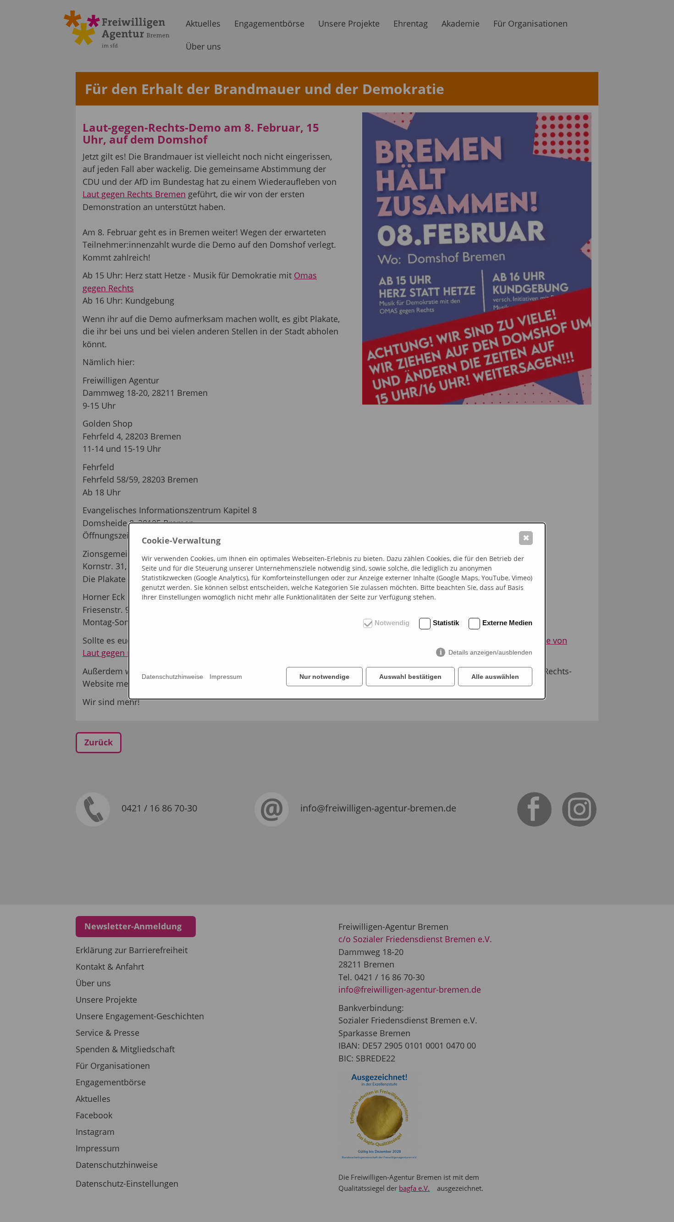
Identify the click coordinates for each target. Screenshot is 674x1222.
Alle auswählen (495, 676)
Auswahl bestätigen (410, 676)
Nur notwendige (324, 676)
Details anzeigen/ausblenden (490, 652)
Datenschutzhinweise (172, 676)
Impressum (226, 676)
